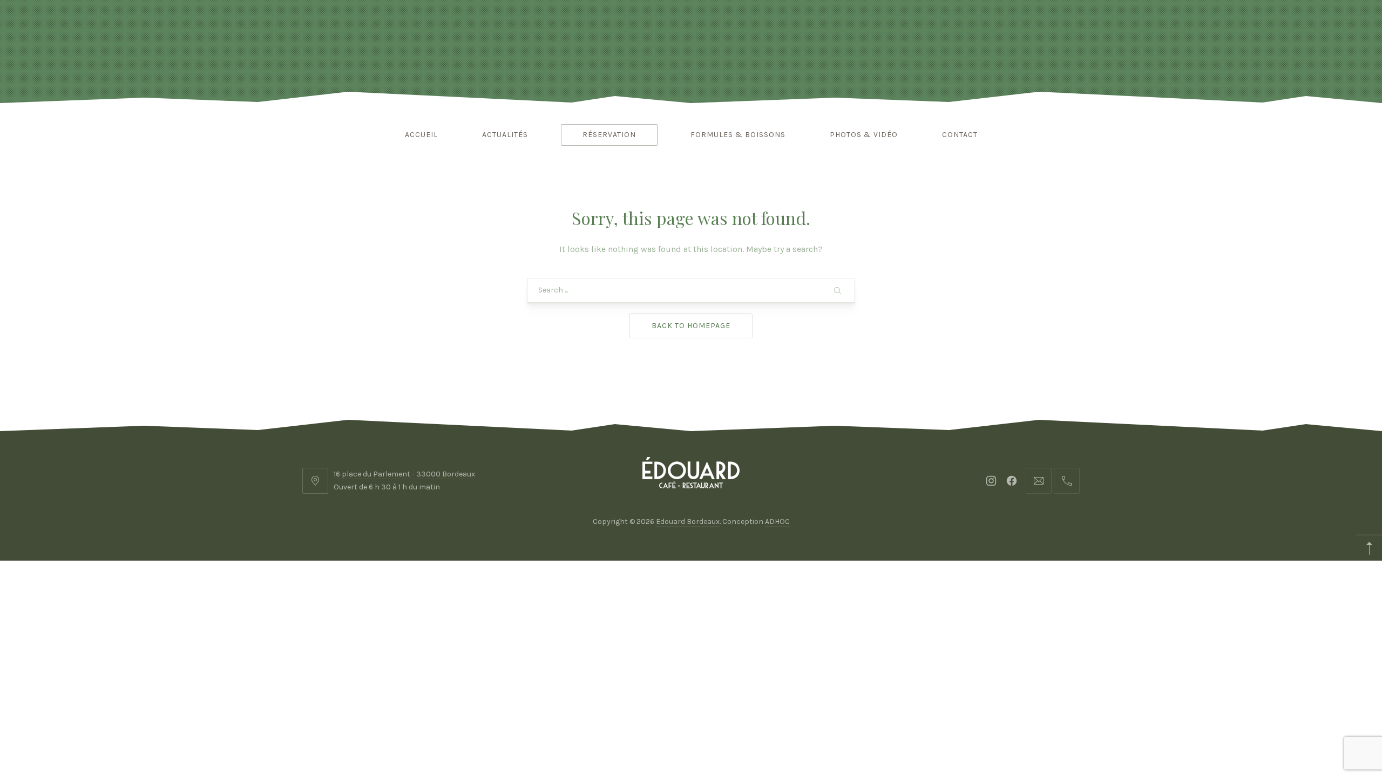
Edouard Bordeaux (688, 521)
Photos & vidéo (864, 134)
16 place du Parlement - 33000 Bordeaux (404, 474)
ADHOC (777, 521)
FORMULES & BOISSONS (737, 134)
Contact (960, 134)
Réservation (609, 134)
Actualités (505, 134)
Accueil (421, 134)
